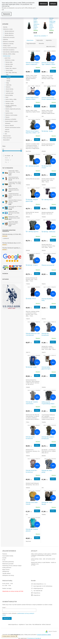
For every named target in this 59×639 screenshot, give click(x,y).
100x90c (44, 514)
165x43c (44, 184)
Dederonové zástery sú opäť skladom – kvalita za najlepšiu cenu (43, 563)
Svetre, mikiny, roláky (10, 99)
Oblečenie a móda (8, 29)
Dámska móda (9, 64)
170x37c (28, 319)
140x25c (28, 184)
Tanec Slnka (28, 624)
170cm (27, 422)
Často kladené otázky (7, 556)
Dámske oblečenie (9, 31)
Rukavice (8, 87)
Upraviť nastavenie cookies (44, 634)
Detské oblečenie (9, 35)
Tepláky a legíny (9, 103)
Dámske (9, 76)
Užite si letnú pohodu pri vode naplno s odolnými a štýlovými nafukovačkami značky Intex (43, 554)
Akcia (7, 157)
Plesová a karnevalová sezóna (12, 127)
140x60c (28, 387)
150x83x (44, 422)
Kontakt (4, 558)
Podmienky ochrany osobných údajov (11, 565)
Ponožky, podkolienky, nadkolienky (11, 106)
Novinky (5, 27)
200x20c (28, 217)
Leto (6, 133)
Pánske (8, 78)
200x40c (44, 151)
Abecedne (41, 43)
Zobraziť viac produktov (40, 36)
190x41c (44, 284)
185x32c (44, 250)
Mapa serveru (6, 569)
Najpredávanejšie (31, 43)
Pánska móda (8, 62)
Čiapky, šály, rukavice (10, 68)
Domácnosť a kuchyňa (8, 37)
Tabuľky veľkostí (6, 573)
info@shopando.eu (38, 588)
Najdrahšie (49, 40)
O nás (3, 559)
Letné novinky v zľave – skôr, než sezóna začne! (43, 559)
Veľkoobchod (5, 571)
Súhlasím (53, 4)
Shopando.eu (36, 593)
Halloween (7, 123)
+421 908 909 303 (37, 590)
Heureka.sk (38, 638)
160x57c (44, 352)
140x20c (44, 217)
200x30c (44, 455)
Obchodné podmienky (8, 561)
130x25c (28, 455)
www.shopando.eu (13, 624)
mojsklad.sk (22, 624)
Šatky (7, 83)
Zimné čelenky (9, 89)
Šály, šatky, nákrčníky (11, 72)
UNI (27, 82)
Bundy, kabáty (9, 95)
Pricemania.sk (31, 638)
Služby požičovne (6, 567)
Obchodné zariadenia (8, 49)
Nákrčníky (8, 85)
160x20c (28, 487)
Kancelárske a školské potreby (11, 52)
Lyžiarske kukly (9, 93)
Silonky (7, 111)
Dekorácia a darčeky (8, 43)
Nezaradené (6, 140)
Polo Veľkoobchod (36, 624)
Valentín (7, 129)
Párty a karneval (7, 138)
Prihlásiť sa (7, 618)
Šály (7, 74)
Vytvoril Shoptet (53, 631)
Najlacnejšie (39, 40)
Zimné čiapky (9, 70)
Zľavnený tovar (7, 136)
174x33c (28, 284)
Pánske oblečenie (9, 33)
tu (8, 6)
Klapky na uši (9, 91)
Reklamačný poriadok (7, 563)
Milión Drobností (46, 624)
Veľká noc (7, 131)
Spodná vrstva (9, 113)
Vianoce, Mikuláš (9, 125)
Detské (8, 80)
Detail (37, 71)
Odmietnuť (43, 4)
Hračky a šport (7, 45)
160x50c (44, 387)
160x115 (28, 352)
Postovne (4, 554)
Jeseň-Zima (7, 58)
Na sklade (9, 155)
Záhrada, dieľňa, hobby (9, 54)
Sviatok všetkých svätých (11, 121)
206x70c (44, 319)
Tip (7, 162)
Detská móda (8, 66)
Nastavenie (6, 14)
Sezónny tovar (6, 56)
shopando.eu (36, 595)
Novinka (8, 160)
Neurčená (28, 151)
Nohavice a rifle (9, 101)
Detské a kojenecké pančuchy (13, 109)
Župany (7, 117)
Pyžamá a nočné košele (11, 115)
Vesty (6, 97)
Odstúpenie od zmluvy (8, 575)
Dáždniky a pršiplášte (10, 119)
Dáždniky (5, 39)
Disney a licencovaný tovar (10, 47)
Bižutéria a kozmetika (8, 41)
